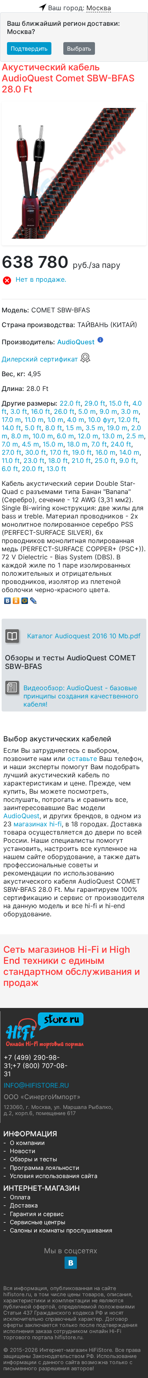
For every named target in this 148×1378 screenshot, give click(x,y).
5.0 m (87, 411)
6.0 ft (10, 469)
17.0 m (11, 419)
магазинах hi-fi (38, 824)
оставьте (82, 758)
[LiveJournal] (33, 598)
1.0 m (55, 419)
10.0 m (42, 436)
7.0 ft (99, 444)
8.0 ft (53, 428)
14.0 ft (11, 428)
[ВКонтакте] (7, 598)
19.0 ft (82, 452)
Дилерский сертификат (41, 359)
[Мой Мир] (25, 598)
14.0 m (129, 452)
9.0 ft (127, 460)
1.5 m (74, 428)
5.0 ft (33, 428)
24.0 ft (121, 444)
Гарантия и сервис (37, 1213)
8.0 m (20, 436)
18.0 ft (58, 460)
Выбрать (79, 48)
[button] (74, 280)
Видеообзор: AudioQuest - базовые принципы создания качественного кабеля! (81, 696)
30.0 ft (35, 452)
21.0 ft (81, 460)
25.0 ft (105, 460)
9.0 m (108, 411)
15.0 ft (119, 403)
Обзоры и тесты (33, 1159)
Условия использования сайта (53, 1175)
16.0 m (105, 452)
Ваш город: (79, 8)
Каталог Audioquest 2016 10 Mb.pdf (84, 636)
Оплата (20, 1197)
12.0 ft (128, 419)
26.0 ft (64, 411)
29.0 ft (94, 403)
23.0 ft (33, 460)
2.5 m (135, 436)
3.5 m (94, 428)
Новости (22, 1150)
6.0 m (65, 436)
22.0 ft (70, 403)
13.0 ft (56, 469)
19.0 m (117, 428)
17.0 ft (59, 452)
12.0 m (88, 436)
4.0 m (75, 419)
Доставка (24, 1205)
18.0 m (77, 444)
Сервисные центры (37, 1222)
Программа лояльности (44, 1167)
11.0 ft (11, 460)
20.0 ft (32, 469)
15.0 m (53, 444)
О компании (27, 1142)
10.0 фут (101, 419)
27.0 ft (11, 452)
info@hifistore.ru (36, 1085)
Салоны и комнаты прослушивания (61, 1230)
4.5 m (30, 444)
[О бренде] (100, 339)
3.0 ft (18, 411)
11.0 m (34, 419)
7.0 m (10, 444)
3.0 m (130, 411)
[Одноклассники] (16, 598)
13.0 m (112, 436)
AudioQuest (76, 342)
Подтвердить (29, 48)
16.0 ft (40, 411)
